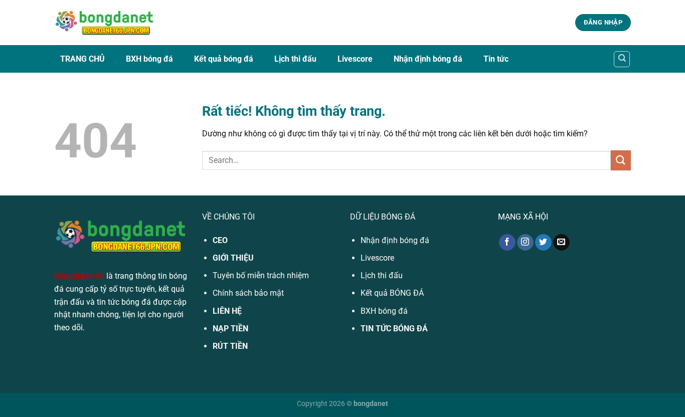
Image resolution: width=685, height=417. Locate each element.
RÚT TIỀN (230, 346)
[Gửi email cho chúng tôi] (561, 242)
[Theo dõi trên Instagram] (525, 242)
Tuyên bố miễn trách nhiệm (261, 275)
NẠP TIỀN (230, 328)
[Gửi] (621, 160)
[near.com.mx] (104, 23)
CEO (220, 240)
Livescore (355, 59)
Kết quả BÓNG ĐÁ (392, 293)
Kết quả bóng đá (223, 59)
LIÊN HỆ (227, 311)
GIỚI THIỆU (233, 258)
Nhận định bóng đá (428, 59)
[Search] (622, 59)
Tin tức (495, 59)
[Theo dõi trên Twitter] (543, 242)
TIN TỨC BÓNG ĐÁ (394, 328)
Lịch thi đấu (295, 59)
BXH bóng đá (149, 59)
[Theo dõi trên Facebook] (507, 242)
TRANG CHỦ (82, 59)
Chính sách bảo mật (248, 293)
